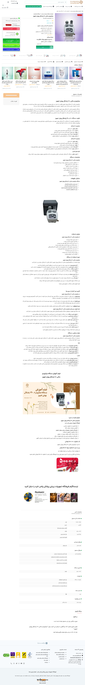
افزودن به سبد (10, 28)
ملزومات (73, 178)
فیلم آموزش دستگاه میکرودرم (51, 374)
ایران (66, 522)
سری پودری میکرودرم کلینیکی (71, 184)
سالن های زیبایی (64, 534)
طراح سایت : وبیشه (42, 682)
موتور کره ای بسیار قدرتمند (62, 563)
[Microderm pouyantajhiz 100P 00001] (69, 27)
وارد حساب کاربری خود (61, 632)
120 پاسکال (65, 118)
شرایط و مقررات (61, 656)
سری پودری (77, 296)
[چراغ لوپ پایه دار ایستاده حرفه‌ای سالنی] (34, 73)
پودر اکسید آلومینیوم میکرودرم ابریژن (69, 187)
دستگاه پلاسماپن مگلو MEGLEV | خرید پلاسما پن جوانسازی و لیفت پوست (75, 83)
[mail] (14, 663)
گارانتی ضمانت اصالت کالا (62, 528)
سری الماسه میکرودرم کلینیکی (70, 186)
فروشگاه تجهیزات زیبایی (75, 423)
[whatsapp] (18, 663)
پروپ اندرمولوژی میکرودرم (71, 189)
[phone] (11, 663)
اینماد (57, 675)
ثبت (43, 47)
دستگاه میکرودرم (37, 13)
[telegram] (16, 663)
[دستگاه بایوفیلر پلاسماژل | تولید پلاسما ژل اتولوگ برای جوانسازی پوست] (48, 73)
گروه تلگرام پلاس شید (77, 655)
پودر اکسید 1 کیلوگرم (63, 579)
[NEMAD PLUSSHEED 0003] (17, 651)
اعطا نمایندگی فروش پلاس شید (42, 652)
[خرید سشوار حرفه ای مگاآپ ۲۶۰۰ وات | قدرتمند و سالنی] (20, 73)
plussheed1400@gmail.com (75, 657)
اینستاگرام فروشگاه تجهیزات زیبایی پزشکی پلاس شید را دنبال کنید (51, 486)
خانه (82, 11)
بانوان (66, 531)
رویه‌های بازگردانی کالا (60, 654)
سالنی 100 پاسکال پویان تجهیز (51, 377)
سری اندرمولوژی (76, 306)
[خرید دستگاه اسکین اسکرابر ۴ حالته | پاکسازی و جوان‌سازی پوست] (7, 73)
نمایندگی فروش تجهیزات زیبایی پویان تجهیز (66, 430)
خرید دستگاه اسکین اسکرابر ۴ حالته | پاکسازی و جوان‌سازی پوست (7, 83)
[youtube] (21, 663)
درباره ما (46, 662)
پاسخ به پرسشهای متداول (59, 652)
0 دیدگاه (48, 20)
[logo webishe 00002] (42, 679)
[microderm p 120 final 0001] (51, 382)
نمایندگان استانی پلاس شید (42, 658)
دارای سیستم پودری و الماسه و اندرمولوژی (59, 557)
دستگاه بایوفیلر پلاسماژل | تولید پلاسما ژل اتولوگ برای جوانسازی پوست (48, 83)
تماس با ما (46, 660)
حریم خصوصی (61, 658)
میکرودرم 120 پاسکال (75, 138)
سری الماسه (77, 301)
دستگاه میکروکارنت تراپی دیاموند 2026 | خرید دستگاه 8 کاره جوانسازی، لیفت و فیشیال (62, 83)
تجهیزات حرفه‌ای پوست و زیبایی (75, 11)
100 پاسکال (65, 545)
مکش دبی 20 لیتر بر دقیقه (62, 560)
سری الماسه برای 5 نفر (62, 582)
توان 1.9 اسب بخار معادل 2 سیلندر (60, 554)
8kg (66, 594)
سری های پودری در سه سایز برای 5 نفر (59, 585)
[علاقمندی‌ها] (3, 5)
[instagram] (24, 663)
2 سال (66, 525)
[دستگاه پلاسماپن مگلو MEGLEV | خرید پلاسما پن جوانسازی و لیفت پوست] (75, 73)
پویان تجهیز (49, 22)
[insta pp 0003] (51, 491)
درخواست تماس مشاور (46, 41)
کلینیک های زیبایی (63, 537)
